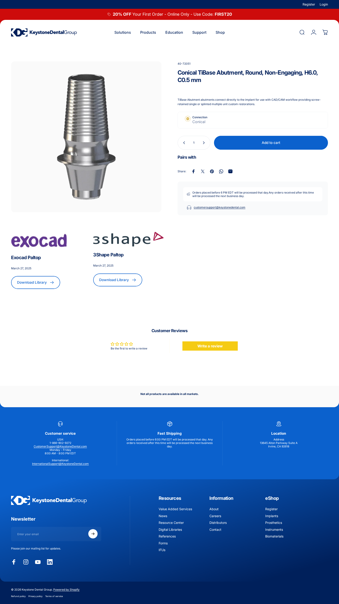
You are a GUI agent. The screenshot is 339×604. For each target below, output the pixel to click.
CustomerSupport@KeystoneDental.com (60, 446)
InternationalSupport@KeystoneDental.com (60, 463)
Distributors (218, 523)
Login (324, 4)
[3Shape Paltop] (128, 239)
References (167, 536)
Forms (163, 543)
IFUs (162, 550)
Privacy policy (35, 596)
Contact (215, 529)
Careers (215, 516)
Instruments (274, 529)
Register (309, 4)
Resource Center (171, 523)
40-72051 (184, 63)
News (163, 516)
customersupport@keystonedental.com (219, 207)
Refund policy (18, 596)
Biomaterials (274, 536)
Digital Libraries (170, 529)
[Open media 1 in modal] (86, 136)
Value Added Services (175, 509)
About (214, 509)
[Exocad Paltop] (46, 240)
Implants (271, 516)
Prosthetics (273, 523)
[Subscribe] (93, 533)
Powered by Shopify (66, 589)
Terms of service (54, 596)
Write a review (210, 346)
